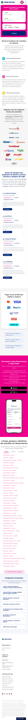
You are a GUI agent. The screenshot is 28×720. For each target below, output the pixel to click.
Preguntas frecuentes (7, 679)
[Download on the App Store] (14, 388)
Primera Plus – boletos (9, 455)
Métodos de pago (6, 676)
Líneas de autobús (6, 669)
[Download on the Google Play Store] (14, 391)
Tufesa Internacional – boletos (11, 561)
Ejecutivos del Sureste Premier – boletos (13, 477)
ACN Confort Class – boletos (10, 543)
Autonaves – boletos (8, 465)
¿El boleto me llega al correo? (11, 604)
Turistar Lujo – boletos (8, 500)
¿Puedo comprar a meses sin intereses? (11, 598)
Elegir (17, 27)
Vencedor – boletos (8, 551)
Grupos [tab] (13, 451)
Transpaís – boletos (8, 556)
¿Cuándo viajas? (7, 25)
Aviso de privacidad (6, 683)
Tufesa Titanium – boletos (9, 513)
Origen (6, 12)
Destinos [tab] (21, 451)
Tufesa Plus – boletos (8, 462)
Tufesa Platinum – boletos (9, 523)
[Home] (8, 2)
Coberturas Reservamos (7, 687)
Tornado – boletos (7, 533)
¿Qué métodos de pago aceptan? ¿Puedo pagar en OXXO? (12, 593)
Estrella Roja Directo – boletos (10, 467)
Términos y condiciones (7, 681)
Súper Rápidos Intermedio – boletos (12, 515)
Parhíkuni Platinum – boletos (10, 505)
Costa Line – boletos (8, 457)
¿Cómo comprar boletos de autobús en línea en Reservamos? (12, 587)
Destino (6, 18)
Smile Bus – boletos (8, 493)
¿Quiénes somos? (6, 648)
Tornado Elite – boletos (9, 566)
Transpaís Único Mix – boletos (10, 495)
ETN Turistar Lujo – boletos (10, 498)
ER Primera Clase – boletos (10, 545)
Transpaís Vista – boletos (9, 485)
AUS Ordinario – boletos (9, 520)
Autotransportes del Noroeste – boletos (13, 482)
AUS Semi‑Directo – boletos (10, 490)
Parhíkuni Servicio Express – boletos (12, 460)
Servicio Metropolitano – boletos (11, 530)
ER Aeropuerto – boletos (9, 503)
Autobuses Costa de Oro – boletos (12, 540)
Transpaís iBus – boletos (9, 528)
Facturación (5, 685)
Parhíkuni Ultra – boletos (9, 548)
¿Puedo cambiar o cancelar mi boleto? (11, 621)
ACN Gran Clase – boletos (9, 470)
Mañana (11, 27)
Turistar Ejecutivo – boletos (10, 508)
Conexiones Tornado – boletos (11, 563)
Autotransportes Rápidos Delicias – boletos (14, 558)
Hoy (6, 27)
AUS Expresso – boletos (9, 472)
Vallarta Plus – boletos (8, 475)
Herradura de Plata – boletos (10, 510)
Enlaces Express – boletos (9, 553)
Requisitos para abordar (7, 689)
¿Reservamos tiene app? (10, 626)
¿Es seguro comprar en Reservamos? (9, 615)
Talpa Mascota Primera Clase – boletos (13, 518)
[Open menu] (25, 2)
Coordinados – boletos (9, 488)
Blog (3, 650)
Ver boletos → (7, 209)
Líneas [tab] (6, 451)
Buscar (15, 33)
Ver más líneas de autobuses (14, 571)
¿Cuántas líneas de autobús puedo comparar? (13, 609)
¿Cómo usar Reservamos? (5, 660)
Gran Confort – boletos (9, 480)
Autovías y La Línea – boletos (10, 535)
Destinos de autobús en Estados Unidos (7, 666)
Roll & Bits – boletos (8, 538)
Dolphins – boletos (8, 525)
